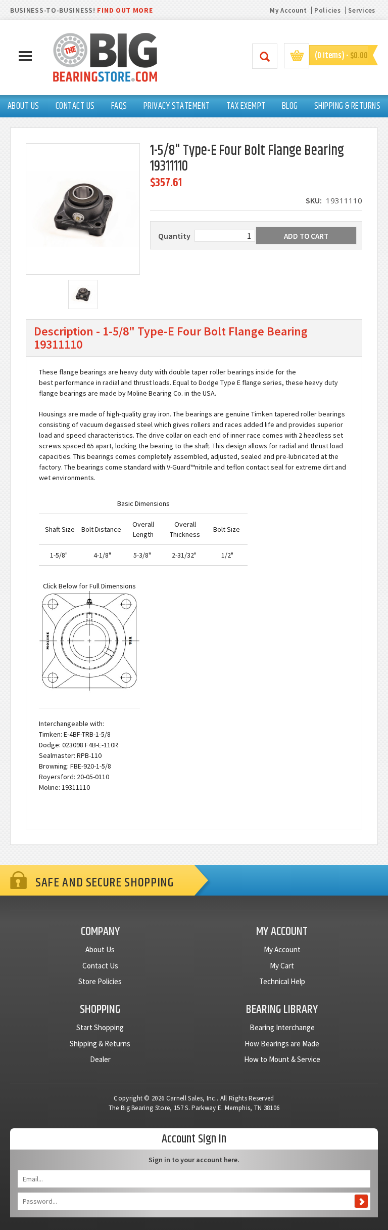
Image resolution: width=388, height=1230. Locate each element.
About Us (100, 949)
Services (361, 10)
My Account (288, 10)
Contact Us (100, 965)
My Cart (282, 965)
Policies (327, 10)
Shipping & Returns (100, 1043)
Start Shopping (100, 1027)
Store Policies (100, 981)
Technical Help (282, 981)
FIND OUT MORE (125, 10)
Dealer (100, 1059)
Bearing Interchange (282, 1027)
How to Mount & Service (282, 1059)
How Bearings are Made (282, 1043)
